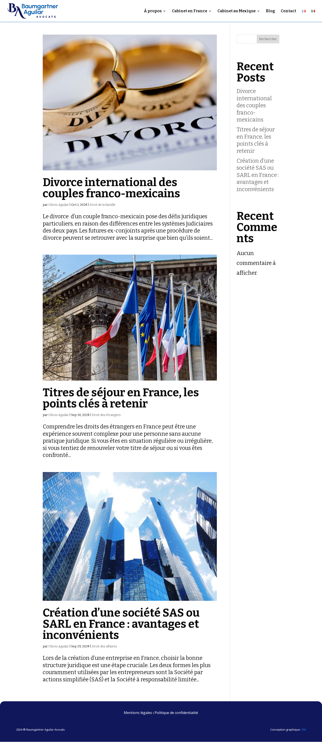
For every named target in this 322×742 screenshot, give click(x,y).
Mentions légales (138, 712)
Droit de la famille (102, 205)
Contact (288, 11)
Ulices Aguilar (58, 205)
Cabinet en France (189, 11)
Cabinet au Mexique (237, 11)
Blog (270, 11)
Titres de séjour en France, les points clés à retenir (121, 398)
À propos (153, 11)
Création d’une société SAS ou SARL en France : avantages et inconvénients (121, 624)
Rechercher (268, 39)
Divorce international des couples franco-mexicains (112, 188)
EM (304, 729)
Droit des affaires (104, 646)
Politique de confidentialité (176, 712)
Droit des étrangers (106, 415)
